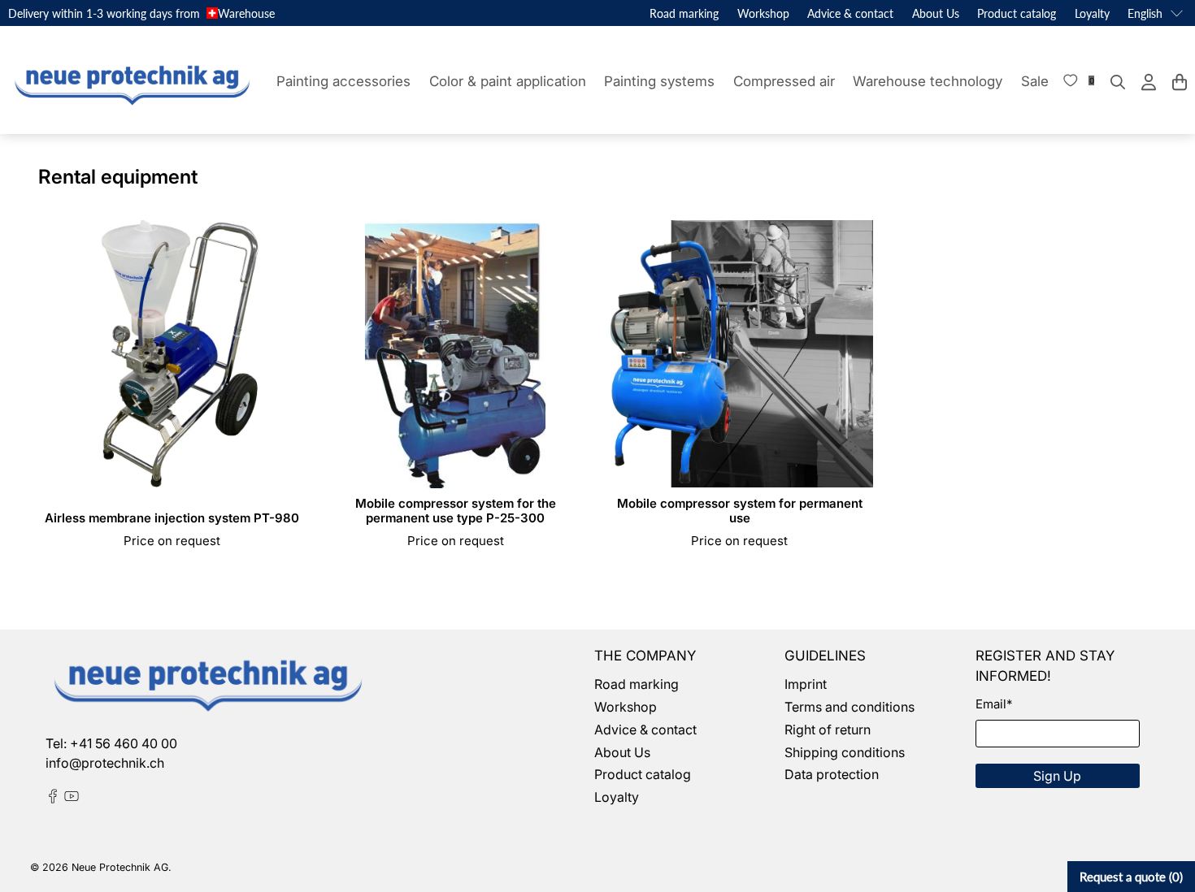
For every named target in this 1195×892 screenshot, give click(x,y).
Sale (1035, 81)
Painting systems (659, 81)
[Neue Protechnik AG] (130, 82)
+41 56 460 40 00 (123, 743)
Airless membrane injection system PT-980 (172, 518)
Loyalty (1092, 13)
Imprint (805, 684)
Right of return (827, 729)
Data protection (831, 774)
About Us (935, 13)
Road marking (684, 13)
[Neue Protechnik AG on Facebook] (53, 798)
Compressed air (784, 81)
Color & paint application (507, 81)
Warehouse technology (927, 81)
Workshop (763, 13)
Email (994, 704)
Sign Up (1057, 776)
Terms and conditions (849, 707)
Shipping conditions (844, 752)
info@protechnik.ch (105, 763)
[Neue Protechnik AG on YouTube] (71, 798)
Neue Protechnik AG (120, 867)
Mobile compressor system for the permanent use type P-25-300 (455, 511)
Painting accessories (343, 81)
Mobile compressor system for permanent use (740, 511)
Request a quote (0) (1131, 876)
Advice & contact (850, 13)
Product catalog (1016, 13)
